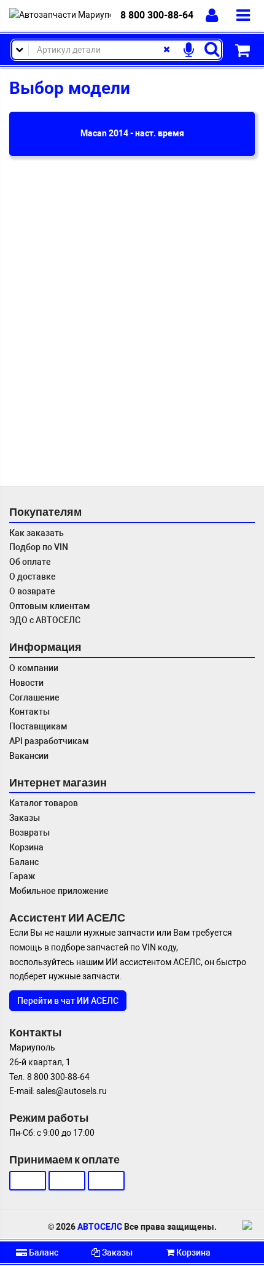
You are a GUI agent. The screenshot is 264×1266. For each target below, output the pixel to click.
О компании (33, 668)
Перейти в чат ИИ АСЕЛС (67, 1001)
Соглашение (34, 697)
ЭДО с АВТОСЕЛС (44, 620)
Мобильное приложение (59, 891)
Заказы (24, 818)
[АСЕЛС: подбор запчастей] (249, 1224)
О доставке (32, 576)
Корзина (26, 847)
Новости (26, 683)
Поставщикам (38, 726)
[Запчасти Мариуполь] (60, 15)
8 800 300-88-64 (156, 15)
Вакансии (29, 756)
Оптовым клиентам (49, 606)
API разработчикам (49, 741)
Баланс (24, 862)
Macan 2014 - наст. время (132, 133)
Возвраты (29, 832)
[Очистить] (166, 50)
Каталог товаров (43, 803)
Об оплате (30, 562)
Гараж (22, 876)
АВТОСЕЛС (99, 1227)
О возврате (32, 591)
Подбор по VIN (38, 547)
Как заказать (36, 533)
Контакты (29, 711)
